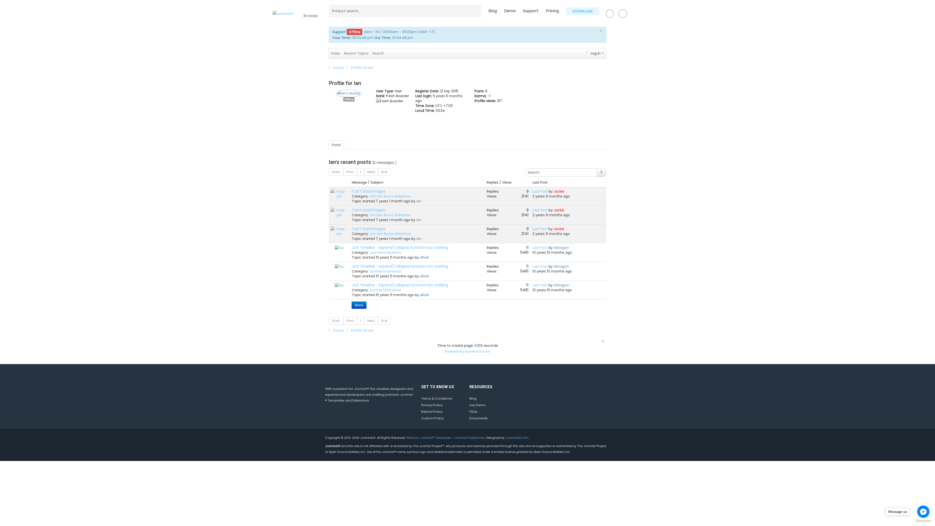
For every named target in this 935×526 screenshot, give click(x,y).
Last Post (540, 191)
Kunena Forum (478, 351)
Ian (418, 201)
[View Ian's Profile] (349, 92)
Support (531, 11)
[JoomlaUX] (283, 13)
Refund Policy (431, 411)
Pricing (552, 11)
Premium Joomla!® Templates (428, 438)
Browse (310, 16)
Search (378, 53)
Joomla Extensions (385, 252)
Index (335, 53)
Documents (478, 418)
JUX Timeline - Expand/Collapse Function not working (400, 247)
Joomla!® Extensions (469, 438)
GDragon (561, 247)
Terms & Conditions (436, 398)
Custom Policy (432, 418)
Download (583, 11)
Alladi (424, 257)
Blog (492, 11)
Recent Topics (356, 53)
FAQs (473, 411)
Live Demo (477, 405)
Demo (510, 11)
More (359, 305)
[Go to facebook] (923, 512)
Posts (336, 144)
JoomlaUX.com (517, 438)
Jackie (559, 191)
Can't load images (368, 191)
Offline (349, 99)
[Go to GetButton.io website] (923, 521)
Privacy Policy (432, 405)
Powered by (455, 351)
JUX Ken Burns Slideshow (390, 196)
